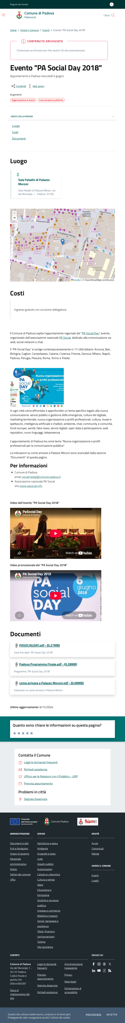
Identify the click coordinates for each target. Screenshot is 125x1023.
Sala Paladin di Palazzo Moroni (34, 182)
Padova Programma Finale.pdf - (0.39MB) (48, 664)
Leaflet (77, 279)
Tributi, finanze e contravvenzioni (46, 933)
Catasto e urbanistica (48, 874)
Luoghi (95, 880)
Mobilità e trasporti (47, 916)
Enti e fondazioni (19, 848)
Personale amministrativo (18, 861)
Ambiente (42, 848)
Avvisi (95, 843)
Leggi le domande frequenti (46, 966)
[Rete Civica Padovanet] (88, 821)
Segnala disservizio (47, 985)
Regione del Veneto (19, 4)
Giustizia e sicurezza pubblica (48, 902)
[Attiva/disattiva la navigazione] (4, 15)
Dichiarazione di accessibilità (72, 990)
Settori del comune (20, 874)
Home (13, 30)
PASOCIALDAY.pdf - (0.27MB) (39, 645)
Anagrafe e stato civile (46, 856)
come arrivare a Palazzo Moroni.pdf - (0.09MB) (51, 683)
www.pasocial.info (31, 486)
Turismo (41, 942)
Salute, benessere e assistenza (47, 923)
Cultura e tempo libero (46, 882)
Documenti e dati (19, 843)
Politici (13, 869)
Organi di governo (19, 854)
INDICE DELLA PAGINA (22, 116)
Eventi (46, 30)
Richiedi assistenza (47, 992)
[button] (113, 15)
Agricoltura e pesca (47, 843)
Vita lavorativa (45, 947)
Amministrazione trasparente (73, 966)
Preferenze (93, 1014)
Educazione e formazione (44, 892)
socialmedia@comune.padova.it (41, 477)
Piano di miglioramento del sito (20, 994)
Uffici (12, 880)
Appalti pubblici (45, 864)
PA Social (65, 337)
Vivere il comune (29, 30)
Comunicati (98, 848)
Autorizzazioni (44, 869)
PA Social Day (90, 333)
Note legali (70, 981)
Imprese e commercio (48, 911)
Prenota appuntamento (45, 977)
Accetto (112, 1014)
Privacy (68, 975)
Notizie (95, 854)
